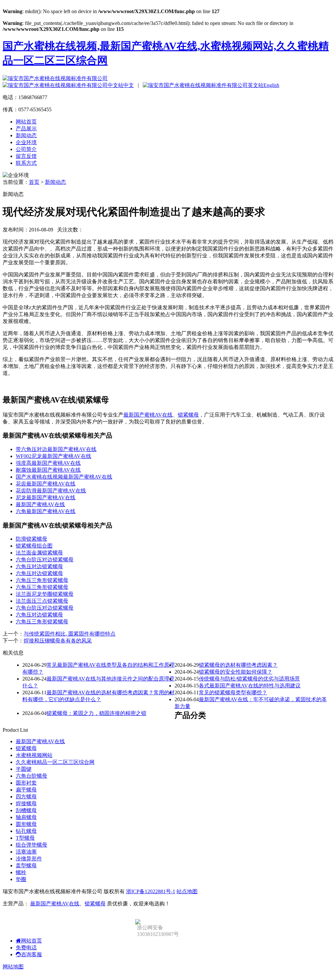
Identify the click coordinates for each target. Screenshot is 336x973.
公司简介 (26, 149)
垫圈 (21, 879)
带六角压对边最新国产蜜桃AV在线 (56, 449)
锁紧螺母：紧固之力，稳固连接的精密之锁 (96, 713)
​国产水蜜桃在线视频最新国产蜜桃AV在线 (64, 477)
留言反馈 (26, 156)
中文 (128, 85)
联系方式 (26, 163)
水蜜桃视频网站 (34, 755)
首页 (34, 182)
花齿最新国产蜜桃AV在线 (45, 483)
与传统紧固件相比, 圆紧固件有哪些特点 (70, 634)
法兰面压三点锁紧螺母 (42, 601)
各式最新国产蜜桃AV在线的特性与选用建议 (250, 685)
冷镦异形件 (29, 858)
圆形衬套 (26, 783)
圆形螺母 (26, 824)
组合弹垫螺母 (31, 845)
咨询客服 (31, 954)
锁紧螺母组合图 (34, 546)
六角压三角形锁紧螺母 (42, 580)
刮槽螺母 (26, 810)
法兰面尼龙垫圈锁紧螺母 (45, 594)
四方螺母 (26, 796)
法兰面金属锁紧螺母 (39, 552)
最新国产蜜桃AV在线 (148, 415)
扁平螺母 (26, 789)
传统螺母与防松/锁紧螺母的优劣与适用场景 (249, 678)
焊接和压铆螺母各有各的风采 (58, 640)
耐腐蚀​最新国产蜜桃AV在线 (48, 470)
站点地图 (187, 891)
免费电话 (26, 947)
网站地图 (13, 966)
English (271, 85)
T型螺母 (25, 838)
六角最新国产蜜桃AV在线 (45, 511)
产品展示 (26, 128)
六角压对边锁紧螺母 (39, 566)
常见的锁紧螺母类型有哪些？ (233, 692)
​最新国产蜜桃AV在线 (40, 504)
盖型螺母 (26, 865)
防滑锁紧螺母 (31, 539)
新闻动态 (26, 135)
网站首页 (26, 121)
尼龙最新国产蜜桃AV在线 (45, 497)
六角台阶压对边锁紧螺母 (45, 559)
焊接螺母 (26, 803)
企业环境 (26, 142)
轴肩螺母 (26, 817)
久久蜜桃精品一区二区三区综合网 (55, 762)
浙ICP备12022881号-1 (150, 891)
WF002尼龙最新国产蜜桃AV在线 (53, 456)
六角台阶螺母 (31, 776)
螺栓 (21, 872)
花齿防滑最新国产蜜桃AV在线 (51, 490)
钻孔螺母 (26, 831)
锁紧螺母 (188, 415)
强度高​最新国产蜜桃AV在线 (48, 463)
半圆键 (24, 769)
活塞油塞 (26, 851)
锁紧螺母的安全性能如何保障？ (235, 672)
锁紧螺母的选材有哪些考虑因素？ (238, 665)
